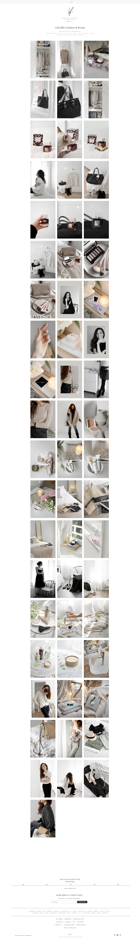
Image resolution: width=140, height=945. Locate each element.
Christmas (56, 911)
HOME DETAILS (68, 33)
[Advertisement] (70, 853)
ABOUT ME (80, 922)
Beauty (44, 911)
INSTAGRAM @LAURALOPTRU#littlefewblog (70, 880)
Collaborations (64, 911)
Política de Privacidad (70, 927)
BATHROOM (48, 33)
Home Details (81, 911)
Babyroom (31, 911)
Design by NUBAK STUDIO (70, 888)
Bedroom (49, 911)
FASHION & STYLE (78, 919)
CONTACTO (57, 925)
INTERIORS (68, 919)
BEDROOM (55, 33)
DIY (71, 911)
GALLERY (67, 922)
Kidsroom (95, 911)
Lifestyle (107, 911)
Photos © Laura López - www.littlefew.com (70, 31)
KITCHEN (92, 33)
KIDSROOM (86, 33)
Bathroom (38, 911)
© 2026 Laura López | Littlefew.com (23, 935)
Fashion (75, 911)
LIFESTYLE (59, 922)
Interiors (89, 911)
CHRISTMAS (61, 33)
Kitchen (101, 911)
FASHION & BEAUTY (77, 33)
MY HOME (59, 919)
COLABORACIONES (68, 925)
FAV (74, 922)
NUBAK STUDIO (81, 925)
